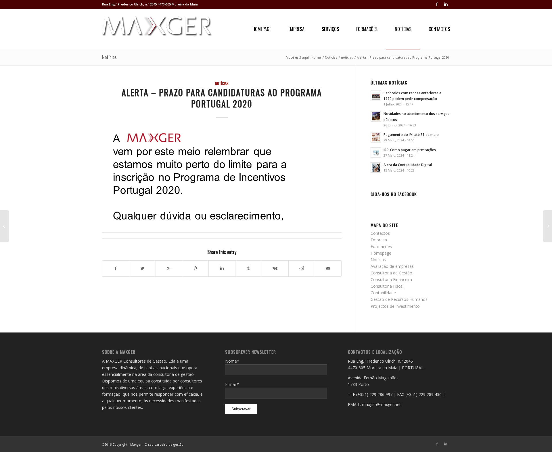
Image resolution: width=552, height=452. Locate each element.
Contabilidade (383, 292)
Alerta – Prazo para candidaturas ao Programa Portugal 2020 (222, 98)
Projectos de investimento (395, 306)
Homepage (381, 253)
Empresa (379, 240)
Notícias (109, 57)
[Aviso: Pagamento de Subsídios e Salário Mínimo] (547, 226)
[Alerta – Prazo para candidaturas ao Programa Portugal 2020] (222, 174)
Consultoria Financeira (391, 279)
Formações (381, 246)
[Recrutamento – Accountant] (4, 226)
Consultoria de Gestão (391, 273)
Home (316, 57)
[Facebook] (437, 4)
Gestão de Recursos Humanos (399, 299)
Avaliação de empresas (392, 266)
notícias (347, 57)
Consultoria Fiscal (387, 286)
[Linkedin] (445, 4)
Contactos (380, 233)
